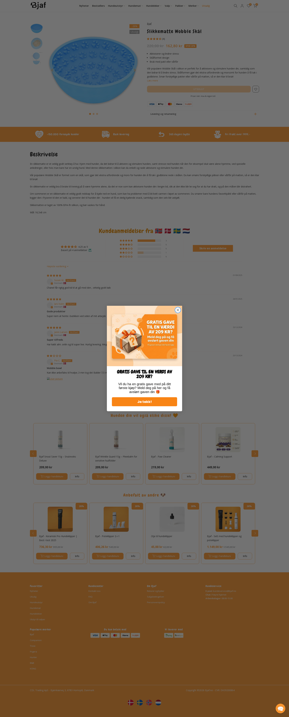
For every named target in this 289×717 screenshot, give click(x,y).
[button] (280, 708)
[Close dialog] (178, 310)
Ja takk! (144, 401)
